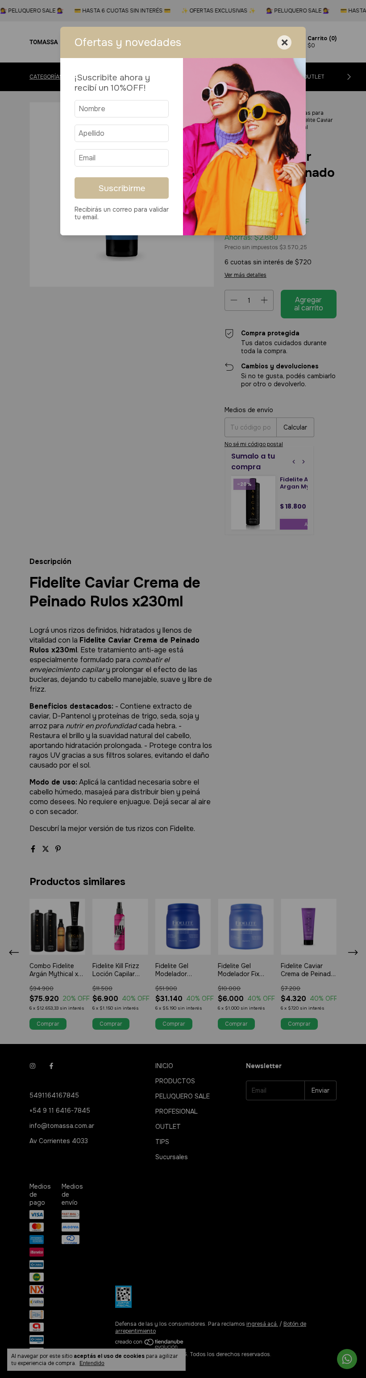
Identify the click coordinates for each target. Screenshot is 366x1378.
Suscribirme (122, 188)
